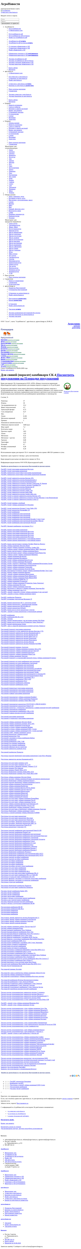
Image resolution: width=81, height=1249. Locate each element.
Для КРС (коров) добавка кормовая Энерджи (16, 586)
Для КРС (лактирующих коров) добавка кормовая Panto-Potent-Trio (23, 553)
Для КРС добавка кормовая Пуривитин (14, 581)
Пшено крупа (13, 264)
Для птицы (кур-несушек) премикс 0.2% (14, 763)
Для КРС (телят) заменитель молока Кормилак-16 (17, 487)
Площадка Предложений (17, 288)
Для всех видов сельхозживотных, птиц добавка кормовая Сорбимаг (24, 1014)
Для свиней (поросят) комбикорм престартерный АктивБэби (21, 668)
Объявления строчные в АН (23, 53)
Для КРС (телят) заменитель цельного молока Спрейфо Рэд (21, 485)
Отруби (11, 259)
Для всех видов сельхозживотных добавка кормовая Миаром (21, 1047)
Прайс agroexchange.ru (16, 295)
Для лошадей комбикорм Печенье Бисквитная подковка (19, 980)
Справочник (13, 91)
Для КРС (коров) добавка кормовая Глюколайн (16, 567)
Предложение (17, 298)
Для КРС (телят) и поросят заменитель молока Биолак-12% (21, 496)
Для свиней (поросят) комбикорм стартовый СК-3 (17, 677)
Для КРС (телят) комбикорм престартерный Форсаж (18, 522)
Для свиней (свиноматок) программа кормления (17, 690)
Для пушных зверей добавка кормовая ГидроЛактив (18, 919)
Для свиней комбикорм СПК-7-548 (12, 741)
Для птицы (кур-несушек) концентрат (13, 816)
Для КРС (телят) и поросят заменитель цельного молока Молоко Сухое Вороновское (29, 497)
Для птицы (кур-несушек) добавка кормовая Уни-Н (18, 800)
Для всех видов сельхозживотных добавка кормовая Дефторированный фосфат (27, 1044)
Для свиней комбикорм (8, 740)
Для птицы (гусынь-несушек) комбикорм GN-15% (18, 877)
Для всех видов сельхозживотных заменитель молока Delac (21, 998)
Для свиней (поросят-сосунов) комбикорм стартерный (19, 663)
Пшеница (12, 171)
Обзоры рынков (14, 123)
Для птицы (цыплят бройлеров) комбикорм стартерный (19, 837)
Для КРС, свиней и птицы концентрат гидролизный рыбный (21, 611)
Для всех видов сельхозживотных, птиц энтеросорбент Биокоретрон (24, 1022)
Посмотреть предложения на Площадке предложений (37, 376)
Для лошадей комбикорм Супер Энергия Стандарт (18, 985)
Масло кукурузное (15, 236)
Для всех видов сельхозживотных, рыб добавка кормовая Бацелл (22, 1030)
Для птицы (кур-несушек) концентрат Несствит (17, 818)
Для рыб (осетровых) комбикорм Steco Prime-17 (17, 960)
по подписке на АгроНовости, (17, 1113)
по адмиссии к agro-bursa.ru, (16, 1111)
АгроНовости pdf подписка (21, 43)
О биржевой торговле (16, 112)
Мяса (10, 205)
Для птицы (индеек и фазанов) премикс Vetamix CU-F (19, 766)
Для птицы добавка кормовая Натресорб (14, 795)
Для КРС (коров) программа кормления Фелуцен (17, 531)
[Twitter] (75, 1075)
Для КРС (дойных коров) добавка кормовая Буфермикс (19, 554)
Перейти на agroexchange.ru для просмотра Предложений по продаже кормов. (25, 466)
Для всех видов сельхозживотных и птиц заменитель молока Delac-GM (25, 999)
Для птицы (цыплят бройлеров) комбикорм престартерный (21, 834)
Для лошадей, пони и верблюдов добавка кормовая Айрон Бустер (23, 973)
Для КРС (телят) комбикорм (10, 512)
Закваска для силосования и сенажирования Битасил (18, 1069)
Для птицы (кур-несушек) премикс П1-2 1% (15, 764)
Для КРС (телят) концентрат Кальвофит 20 (15, 510)
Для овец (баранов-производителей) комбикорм (17, 901)
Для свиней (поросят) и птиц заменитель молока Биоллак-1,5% (22, 631)
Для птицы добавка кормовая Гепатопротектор (16, 784)
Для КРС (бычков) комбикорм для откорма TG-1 (17, 526)
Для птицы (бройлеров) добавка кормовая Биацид (17, 780)
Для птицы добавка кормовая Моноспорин (15, 791)
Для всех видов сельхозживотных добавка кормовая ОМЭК (21, 1049)
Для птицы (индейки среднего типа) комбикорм (17, 866)
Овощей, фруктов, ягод (16, 209)
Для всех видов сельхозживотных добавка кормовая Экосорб (21, 1055)
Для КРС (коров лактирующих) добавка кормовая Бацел (20, 551)
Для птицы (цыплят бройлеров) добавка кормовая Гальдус (20, 782)
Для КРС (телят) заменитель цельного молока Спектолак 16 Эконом (24, 483)
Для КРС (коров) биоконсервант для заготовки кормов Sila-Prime (22, 620)
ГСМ (10, 273)
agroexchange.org (6, 1219)
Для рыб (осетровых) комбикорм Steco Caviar (16, 951)
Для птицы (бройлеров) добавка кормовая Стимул (18, 807)
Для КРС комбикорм (8, 615)
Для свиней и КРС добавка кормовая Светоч (16, 732)
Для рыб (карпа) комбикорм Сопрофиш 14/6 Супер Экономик (21, 942)
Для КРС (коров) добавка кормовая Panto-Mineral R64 (19, 578)
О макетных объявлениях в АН (19, 48)
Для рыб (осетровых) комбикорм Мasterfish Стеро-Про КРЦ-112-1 (23, 950)
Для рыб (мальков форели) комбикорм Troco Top (17, 932)
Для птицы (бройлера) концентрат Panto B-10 (16, 825)
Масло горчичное (15, 234)
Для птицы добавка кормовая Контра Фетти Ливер (18, 788)
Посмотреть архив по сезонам (11, 1127)
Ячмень (11, 192)
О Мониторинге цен (16, 30)
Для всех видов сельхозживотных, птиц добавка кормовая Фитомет (23, 1019)
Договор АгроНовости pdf (18, 59)
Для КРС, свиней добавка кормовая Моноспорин (17, 574)
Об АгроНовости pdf (16, 34)
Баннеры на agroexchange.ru (14, 1210)
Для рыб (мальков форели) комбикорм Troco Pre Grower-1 (20, 934)
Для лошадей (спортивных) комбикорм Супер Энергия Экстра (22, 987)
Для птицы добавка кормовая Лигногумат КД (16, 789)
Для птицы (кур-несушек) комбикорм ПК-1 (15, 871)
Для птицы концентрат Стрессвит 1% (13, 827)
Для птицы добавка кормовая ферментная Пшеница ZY (19, 804)
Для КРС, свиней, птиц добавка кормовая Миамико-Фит (20, 1003)
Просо (11, 169)
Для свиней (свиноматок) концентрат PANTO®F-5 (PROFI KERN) (23, 704)
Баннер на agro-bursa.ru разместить (16, 1200)
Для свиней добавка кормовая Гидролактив (15, 725)
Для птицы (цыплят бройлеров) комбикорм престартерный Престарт (24, 836)
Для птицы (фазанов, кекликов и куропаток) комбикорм (20, 880)
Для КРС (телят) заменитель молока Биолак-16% (17, 478)
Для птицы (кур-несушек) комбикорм (13, 868)
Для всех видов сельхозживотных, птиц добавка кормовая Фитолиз (23, 1015)
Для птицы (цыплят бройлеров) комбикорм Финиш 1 (19, 848)
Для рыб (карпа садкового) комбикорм (14, 944)
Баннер (15, 300)
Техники (12, 218)
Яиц (10, 207)
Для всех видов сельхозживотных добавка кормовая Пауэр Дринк (23, 1051)
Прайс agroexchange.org (16, 305)
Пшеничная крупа (15, 262)
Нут (10, 164)
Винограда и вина (15, 211)
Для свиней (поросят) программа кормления (16, 629)
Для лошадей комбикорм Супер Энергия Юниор (17, 982)
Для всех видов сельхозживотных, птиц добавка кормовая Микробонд (24, 1012)
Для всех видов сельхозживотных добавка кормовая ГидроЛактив (23, 1040)
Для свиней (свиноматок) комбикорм (13, 709)
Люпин (11, 160)
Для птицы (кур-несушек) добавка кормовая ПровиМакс (20, 798)
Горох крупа (13, 223)
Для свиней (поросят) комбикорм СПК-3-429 (16, 679)
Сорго (11, 184)
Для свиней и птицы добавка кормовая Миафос (17, 727)
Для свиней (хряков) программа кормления (15, 693)
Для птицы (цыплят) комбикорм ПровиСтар (16, 832)
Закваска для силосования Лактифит (13, 1067)
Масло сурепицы (14, 250)
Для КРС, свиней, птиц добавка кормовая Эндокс (17, 1005)
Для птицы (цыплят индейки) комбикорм (15, 857)
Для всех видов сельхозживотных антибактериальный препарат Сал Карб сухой (28, 1060)
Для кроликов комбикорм (9, 910)
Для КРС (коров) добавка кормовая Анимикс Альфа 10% (20, 547)
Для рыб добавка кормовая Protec (12, 928)
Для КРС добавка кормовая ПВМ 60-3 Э (14, 579)
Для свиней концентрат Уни (10, 736)
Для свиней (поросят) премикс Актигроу (14, 647)
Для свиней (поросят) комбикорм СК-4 (14, 681)
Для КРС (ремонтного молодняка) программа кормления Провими (23, 474)
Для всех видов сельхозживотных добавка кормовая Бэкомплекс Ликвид (25, 1038)
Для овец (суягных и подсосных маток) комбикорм (18, 898)
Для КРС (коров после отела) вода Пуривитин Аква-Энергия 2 (22, 622)
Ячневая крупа (14, 271)
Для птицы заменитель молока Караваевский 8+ (17, 759)
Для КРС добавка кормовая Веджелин (13, 556)
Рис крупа (12, 266)
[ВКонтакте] (73, 1075)
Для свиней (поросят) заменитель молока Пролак (17, 642)
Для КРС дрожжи (7, 619)
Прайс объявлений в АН (17, 50)
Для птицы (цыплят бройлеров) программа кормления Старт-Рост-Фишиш (26, 756)
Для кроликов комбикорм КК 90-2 (12, 909)
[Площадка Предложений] (7, 338)
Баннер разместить (11, 1215)
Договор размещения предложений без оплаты (24, 313)
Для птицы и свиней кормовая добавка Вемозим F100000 (20, 812)
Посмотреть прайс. (7, 1120)
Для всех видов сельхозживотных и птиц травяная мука (20, 1026)
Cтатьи (11, 116)
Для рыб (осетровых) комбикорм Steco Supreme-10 (18, 957)
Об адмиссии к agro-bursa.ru (18, 77)
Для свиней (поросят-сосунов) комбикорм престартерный (20, 661)
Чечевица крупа (14, 270)
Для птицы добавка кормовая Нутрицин (14, 796)
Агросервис (74, 323)
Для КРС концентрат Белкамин (20, 1081)
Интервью (12, 117)
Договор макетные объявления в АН (21, 64)
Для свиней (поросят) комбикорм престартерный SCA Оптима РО (23, 674)
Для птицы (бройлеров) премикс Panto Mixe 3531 (17, 772)
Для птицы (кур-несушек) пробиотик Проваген (17, 887)
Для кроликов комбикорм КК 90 (11, 907)
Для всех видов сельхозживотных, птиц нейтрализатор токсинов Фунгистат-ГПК (28, 1024)
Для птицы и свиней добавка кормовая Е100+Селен (27, 1085)
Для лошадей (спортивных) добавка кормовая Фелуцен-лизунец (22, 976)
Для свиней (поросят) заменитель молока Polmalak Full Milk (21, 643)
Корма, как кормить (15, 110)
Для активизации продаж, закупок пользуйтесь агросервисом (21, 1128)
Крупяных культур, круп (17, 198)
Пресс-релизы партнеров (17, 89)
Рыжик (11, 180)
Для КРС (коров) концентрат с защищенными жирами (19, 604)
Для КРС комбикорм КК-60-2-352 (12, 617)
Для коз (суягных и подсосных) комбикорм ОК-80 (17, 903)
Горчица (12, 152)
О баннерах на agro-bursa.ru (18, 78)
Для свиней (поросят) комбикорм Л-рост (14, 684)
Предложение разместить (13, 1213)
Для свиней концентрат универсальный (14, 734)
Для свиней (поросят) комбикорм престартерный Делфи (20, 672)
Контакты (12, 69)
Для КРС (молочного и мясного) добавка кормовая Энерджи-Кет (23, 588)
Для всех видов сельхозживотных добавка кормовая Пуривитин (22, 1053)
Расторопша (13, 175)
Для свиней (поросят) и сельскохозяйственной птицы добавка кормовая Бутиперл (28, 658)
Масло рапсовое (14, 241)
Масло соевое (13, 248)
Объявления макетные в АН (23, 55)
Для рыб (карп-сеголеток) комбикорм (13, 946)
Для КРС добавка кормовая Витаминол (14, 558)
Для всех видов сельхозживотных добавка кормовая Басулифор (22, 1037)
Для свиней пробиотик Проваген (12, 752)
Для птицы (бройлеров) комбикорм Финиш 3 (16, 852)
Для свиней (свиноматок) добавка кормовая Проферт (19, 697)
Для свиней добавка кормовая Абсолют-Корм (16, 722)
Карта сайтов (13, 68)
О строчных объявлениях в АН (19, 46)
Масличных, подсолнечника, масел (20, 200)
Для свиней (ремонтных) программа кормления (17, 688)
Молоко (11, 162)
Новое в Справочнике (16, 281)
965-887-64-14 (9, 1239)
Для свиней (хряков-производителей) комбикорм (17, 713)
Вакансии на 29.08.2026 (13, 1243)
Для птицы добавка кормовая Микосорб (14, 793)
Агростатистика (14, 284)
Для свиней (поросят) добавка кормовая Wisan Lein (18, 654)
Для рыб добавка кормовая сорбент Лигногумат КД (18, 926)
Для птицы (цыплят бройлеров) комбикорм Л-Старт (18, 843)
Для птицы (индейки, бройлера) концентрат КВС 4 (18, 821)
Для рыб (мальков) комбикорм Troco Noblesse (16, 930)
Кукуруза (12, 157)
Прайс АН (8, 1158)
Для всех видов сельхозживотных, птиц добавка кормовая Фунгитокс (24, 1017)
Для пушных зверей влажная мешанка (14, 923)
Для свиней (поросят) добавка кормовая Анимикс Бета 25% (21, 649)
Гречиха (11, 153)
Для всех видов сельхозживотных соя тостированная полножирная (23, 1063)
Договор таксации (15, 316)
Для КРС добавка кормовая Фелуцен (13, 585)
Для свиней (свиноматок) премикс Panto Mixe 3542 (18, 700)
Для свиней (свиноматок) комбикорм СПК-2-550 (17, 711)
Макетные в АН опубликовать (15, 1183)
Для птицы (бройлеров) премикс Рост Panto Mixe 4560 (19, 773)
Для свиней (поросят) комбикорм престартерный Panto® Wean (22, 675)
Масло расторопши (15, 243)
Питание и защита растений (18, 109)
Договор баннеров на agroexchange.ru (21, 314)
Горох (11, 150)
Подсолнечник (14, 168)
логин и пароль (67, 1098)
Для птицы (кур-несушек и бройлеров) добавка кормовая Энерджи (23, 809)
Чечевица (12, 189)
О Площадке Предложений (18, 289)
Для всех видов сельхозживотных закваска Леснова (18, 1065)
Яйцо (11, 191)
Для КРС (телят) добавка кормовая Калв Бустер (17, 560)
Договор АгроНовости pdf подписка (21, 60)
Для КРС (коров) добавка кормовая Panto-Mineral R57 (19, 576)
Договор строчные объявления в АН (21, 62)
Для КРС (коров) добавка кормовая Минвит (15, 572)
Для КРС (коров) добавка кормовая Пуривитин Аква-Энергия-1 (22, 583)
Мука (11, 252)
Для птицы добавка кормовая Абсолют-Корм (16, 777)
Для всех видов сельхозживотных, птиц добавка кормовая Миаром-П (24, 1010)
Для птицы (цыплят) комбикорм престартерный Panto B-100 (21, 830)
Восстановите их (22, 1103)
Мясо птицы (13, 254)
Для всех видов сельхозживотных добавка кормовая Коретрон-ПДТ (23, 1046)
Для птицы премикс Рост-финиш (12, 768)
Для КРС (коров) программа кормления (14, 530)
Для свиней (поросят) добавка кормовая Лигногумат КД (20, 651)
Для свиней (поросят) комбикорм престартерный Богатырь (20, 670)
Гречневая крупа (14, 225)
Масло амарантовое (15, 232)
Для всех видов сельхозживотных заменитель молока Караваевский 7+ (25, 996)
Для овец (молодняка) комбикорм (12, 896)
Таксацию (15, 309)
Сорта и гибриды (14, 107)
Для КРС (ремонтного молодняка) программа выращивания (21, 473)
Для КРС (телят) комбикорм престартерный (15, 514)
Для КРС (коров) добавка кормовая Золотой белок (18, 569)
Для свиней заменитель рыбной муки (13, 748)
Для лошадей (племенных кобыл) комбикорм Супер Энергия (21, 983)
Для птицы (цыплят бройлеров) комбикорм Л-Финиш (19, 846)
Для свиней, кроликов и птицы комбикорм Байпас (18, 738)
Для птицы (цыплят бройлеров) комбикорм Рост (17, 845)
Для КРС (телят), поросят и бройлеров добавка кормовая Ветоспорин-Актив (26, 563)
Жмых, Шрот (13, 227)
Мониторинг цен (10, 1153)
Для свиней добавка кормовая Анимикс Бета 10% (17, 724)
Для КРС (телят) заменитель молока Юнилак (16, 489)
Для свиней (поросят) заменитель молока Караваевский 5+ (20, 633)
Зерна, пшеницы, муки (16, 196)
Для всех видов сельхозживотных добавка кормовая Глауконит (22, 1042)
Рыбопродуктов (14, 216)
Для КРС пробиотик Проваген (11, 597)
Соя (10, 185)
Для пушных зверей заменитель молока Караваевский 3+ (20, 917)
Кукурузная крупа (15, 229)
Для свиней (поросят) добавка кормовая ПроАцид (18, 652)
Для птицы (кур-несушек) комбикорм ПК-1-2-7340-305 (19, 875)
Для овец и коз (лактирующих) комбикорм (15, 900)
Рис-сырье (12, 176)
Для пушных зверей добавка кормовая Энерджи (17, 921)
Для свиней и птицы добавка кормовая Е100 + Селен (19, 729)
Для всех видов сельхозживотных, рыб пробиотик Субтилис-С (22, 1031)
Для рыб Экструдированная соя (11, 966)
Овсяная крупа (14, 257)
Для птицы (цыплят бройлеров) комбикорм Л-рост (18, 841)
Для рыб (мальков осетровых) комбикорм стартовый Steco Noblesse (23, 955)
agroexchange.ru (5, 1204)
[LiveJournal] (79, 1075)
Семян (11, 212)
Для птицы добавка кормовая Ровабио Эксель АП (17, 805)
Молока (11, 203)
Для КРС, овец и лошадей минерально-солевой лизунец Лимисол (23, 626)
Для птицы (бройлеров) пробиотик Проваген (16, 885)
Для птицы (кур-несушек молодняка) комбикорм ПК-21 (19, 873)
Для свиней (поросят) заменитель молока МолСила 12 (19, 636)
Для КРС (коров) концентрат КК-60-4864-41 (16, 606)
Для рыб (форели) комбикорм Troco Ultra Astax (16, 935)
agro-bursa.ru (5, 1187)
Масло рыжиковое (15, 245)
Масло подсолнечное (16, 239)
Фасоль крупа (13, 268)
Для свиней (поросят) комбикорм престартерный (17, 665)
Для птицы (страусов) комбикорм (12, 882)
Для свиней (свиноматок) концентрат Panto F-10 (17, 706)
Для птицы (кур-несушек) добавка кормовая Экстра (18, 802)
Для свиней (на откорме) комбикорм (13, 743)
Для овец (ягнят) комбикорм (10, 893)
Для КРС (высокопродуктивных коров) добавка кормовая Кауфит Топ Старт (26, 570)
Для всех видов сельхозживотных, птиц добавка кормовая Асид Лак (24, 1008)
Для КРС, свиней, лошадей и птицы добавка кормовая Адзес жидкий (24, 592)
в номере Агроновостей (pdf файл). (18, 1116)
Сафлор (11, 182)
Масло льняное (14, 238)
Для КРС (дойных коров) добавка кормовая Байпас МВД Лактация (23, 549)
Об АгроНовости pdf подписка (19, 36)
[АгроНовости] (5, 10)
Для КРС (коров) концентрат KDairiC (13, 608)
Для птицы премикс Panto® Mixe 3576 (14, 770)
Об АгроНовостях (15, 28)
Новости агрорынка (15, 105)
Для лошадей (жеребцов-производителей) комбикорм (19, 989)
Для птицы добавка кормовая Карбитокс (14, 786)
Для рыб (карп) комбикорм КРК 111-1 (13, 941)
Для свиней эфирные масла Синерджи (14, 747)
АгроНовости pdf (17, 41)
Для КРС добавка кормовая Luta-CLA (13, 590)
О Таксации (13, 304)
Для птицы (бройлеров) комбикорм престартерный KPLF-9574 (22, 855)
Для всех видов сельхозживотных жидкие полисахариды (20, 1062)
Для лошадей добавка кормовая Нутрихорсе (15, 974)
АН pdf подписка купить (13, 1161)
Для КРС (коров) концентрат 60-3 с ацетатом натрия (18, 602)
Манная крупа (14, 230)
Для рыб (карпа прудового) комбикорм (14, 948)
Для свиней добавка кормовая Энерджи (14, 656)
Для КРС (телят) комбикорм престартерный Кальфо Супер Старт (23, 519)
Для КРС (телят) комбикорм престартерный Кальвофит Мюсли (22, 521)
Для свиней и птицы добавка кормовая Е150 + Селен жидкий (21, 731)
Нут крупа (12, 255)
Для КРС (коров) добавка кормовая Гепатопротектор (18, 565)
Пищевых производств (16, 214)
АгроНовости (5, 1149)
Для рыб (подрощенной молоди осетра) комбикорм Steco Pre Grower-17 (25, 958)
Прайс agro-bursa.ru (15, 80)
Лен (10, 159)
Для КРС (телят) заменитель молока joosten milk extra (18, 494)
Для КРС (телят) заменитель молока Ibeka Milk (16, 492)
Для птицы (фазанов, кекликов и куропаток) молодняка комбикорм (23, 878)
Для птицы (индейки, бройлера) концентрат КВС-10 (18, 823)
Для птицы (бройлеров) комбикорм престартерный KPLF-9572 (22, 853)
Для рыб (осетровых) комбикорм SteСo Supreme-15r (18, 953)
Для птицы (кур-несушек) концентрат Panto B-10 (17, 820)
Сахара (11, 202)
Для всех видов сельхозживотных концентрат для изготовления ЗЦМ (24, 1058)
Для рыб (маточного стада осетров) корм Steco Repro (18, 962)
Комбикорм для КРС (17, 1083)
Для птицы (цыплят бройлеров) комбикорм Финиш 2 (19, 850)
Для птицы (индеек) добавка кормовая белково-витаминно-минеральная (25, 779)
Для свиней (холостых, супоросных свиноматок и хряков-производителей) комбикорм (30, 707)
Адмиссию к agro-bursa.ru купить (16, 1198)
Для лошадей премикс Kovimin (11, 969)
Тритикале (12, 187)
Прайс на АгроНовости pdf (18, 37)
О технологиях (14, 114)
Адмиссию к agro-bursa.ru (20, 84)
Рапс (10, 173)
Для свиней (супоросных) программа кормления (17, 718)
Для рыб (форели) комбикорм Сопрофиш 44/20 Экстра (19, 937)
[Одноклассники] (77, 1075)
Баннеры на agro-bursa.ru (21, 85)
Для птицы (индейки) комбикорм (12, 861)
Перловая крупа (14, 261)
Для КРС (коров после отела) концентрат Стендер (17, 610)
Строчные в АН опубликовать (15, 1182)
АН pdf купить (10, 1160)
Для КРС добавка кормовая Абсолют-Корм (15, 546)
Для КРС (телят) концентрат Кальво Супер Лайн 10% (19, 508)
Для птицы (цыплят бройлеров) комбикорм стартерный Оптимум (23, 839)
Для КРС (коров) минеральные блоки (13, 624)
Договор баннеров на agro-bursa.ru (20, 96)
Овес (10, 166)
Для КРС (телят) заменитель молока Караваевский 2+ (19, 480)
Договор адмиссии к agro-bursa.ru (20, 94)
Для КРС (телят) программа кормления (14, 471)
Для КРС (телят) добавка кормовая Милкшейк (16, 562)
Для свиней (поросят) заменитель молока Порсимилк (19, 640)
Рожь (10, 178)
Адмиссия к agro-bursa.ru (9, 12)
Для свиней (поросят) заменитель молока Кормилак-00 (19, 635)
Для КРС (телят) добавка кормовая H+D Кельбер (17, 505)
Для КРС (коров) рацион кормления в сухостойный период (21, 538)
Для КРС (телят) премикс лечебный (13, 503)
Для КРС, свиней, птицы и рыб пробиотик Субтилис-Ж (20, 1033)
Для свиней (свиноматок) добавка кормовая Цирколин (19, 699)
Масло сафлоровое (15, 246)
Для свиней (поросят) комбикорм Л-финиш (15, 683)
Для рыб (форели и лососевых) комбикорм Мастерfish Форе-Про (22, 939)
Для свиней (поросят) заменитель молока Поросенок (18, 638)
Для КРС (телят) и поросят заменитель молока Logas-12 (19, 499)
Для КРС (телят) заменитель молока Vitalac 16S (17, 490)
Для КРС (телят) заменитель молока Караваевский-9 (18, 481)
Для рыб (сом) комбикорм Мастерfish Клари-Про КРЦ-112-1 (21, 964)
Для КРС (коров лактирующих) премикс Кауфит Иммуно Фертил (23, 544)
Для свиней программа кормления (12, 716)
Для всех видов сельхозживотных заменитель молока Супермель (23, 992)
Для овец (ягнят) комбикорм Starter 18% (14, 891)
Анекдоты (12, 119)
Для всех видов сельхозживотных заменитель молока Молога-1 (22, 994)
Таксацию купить (11, 1226)
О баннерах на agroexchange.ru (19, 293)
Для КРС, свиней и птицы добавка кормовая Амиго (18, 594)
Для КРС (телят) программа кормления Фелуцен (17, 469)
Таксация (8, 1223)
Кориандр (12, 155)
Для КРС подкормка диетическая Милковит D (16, 599)
